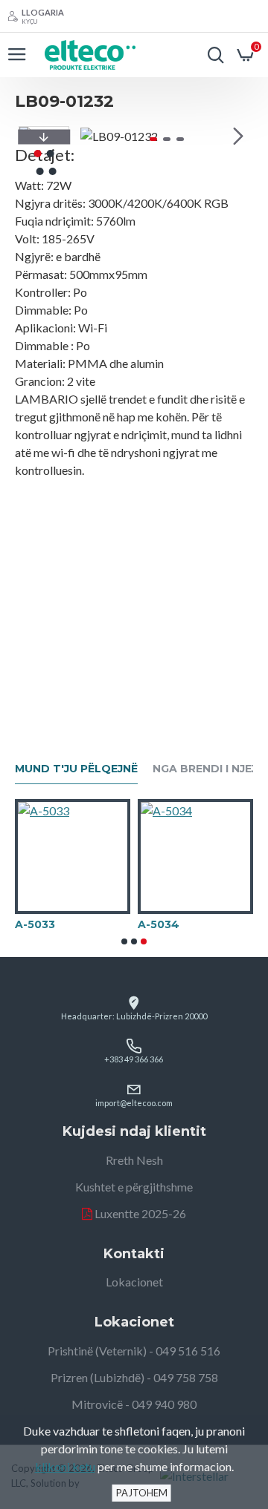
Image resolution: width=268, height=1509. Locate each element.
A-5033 (35, 924)
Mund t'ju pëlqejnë (76, 769)
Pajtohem (142, 1493)
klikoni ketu (65, 1466)
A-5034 (158, 924)
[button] (95, 136)
